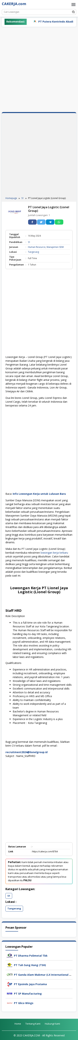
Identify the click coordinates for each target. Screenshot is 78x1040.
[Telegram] (50, 222)
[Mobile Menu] (73, 4)
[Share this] (32, 222)
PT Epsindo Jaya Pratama (30, 984)
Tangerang (33, 251)
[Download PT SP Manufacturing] (9, 993)
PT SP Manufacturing (28, 993)
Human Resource (37, 247)
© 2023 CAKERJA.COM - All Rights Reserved (39, 1035)
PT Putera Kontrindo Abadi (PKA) (50, 21)
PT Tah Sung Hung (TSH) (30, 965)
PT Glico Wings (23, 1003)
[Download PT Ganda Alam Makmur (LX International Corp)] (9, 974)
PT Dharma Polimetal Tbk (31, 955)
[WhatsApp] (59, 222)
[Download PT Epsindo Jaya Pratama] (9, 983)
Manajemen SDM (55, 247)
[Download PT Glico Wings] (9, 1003)
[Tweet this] (41, 222)
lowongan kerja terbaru (54, 552)
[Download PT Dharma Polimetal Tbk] (9, 955)
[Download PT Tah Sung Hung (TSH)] (9, 965)
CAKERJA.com (14, 3)
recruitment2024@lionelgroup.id (26, 752)
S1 (29, 242)
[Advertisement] (39, 69)
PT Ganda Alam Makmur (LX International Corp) (45, 974)
